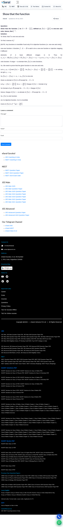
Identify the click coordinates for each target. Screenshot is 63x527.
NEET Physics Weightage (49, 363)
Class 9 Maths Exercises (22, 424)
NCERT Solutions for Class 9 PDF (10, 390)
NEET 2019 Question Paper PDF (45, 361)
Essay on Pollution (6, 495)
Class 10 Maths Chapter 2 (42, 404)
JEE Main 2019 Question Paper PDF (10, 339)
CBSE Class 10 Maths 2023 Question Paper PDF (14, 484)
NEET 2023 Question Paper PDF (25, 359)
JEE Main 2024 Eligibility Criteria (9, 341)
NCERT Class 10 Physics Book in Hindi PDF (12, 459)
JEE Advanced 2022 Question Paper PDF (12, 348)
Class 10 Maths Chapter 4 (22, 406)
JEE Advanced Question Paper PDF (19, 346)
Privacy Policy (5, 306)
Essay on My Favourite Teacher (28, 492)
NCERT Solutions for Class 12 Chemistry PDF (37, 373)
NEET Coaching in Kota (13, 160)
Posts (3, 295)
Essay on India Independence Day (46, 492)
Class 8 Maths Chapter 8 (7, 434)
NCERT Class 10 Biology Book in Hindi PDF (32, 461)
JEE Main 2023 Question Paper (15, 197)
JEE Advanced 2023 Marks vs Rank (10, 352)
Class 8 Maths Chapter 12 (8, 436)
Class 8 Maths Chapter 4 (7, 432)
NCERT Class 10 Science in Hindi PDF (28, 454)
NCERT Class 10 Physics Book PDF (33, 457)
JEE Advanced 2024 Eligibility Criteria (30, 352)
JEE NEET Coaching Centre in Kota (10, 511)
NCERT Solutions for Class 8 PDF (10, 397)
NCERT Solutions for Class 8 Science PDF (12, 399)
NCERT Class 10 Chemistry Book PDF (35, 459)
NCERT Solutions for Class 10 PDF (10, 384)
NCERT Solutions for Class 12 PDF (10, 371)
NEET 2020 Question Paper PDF (27, 361)
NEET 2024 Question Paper (14, 173)
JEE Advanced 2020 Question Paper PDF (12, 350)
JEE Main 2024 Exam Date (44, 339)
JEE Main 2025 (10, 186)
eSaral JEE (9, 225)
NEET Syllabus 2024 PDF (8, 363)
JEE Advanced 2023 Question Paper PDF (40, 346)
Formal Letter (12, 499)
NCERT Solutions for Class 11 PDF (10, 377)
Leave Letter (20, 499)
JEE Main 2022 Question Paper (15, 199)
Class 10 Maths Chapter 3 (8, 406)
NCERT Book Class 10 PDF (8, 452)
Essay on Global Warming (33, 495)
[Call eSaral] (59, 516)
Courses (4, 299)
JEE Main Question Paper (13, 189)
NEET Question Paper (12, 170)
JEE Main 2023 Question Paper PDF (33, 334)
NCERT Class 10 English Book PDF (25, 452)
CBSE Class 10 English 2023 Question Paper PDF (14, 486)
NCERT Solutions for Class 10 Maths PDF (31, 384)
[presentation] (18, 28)
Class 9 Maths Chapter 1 (27, 418)
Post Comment (6, 144)
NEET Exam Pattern (20, 363)
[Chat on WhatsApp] (59, 522)
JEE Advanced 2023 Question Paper (17, 215)
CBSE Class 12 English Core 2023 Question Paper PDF (16, 475)
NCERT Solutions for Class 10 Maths (11, 404)
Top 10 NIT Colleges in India (39, 341)
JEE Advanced (5, 346)
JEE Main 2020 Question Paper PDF (50, 336)
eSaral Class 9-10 (11, 231)
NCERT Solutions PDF (9, 368)
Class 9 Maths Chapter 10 (35, 422)
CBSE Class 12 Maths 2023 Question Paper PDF (44, 475)
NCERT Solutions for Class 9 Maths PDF (30, 390)
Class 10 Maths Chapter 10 (51, 408)
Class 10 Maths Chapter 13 (38, 410)
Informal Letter (5, 499)
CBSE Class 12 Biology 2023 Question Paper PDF (14, 480)
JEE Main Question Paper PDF (15, 334)
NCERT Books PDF (8, 441)
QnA (2, 503)
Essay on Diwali (15, 492)
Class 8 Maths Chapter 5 (21, 432)
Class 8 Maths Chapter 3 (54, 430)
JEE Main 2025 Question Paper (15, 191)
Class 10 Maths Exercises (8, 412)
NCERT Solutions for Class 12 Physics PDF (12, 373)
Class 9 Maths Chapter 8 (7, 422)
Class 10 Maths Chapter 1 (28, 404)
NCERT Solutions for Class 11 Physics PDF (12, 379)
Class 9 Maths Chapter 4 (7, 420)
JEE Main (3, 334)
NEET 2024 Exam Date (13, 175)
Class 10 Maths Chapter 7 (8, 408)
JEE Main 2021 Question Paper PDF (30, 336)
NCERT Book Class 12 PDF (8, 443)
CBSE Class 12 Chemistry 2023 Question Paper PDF (42, 478)
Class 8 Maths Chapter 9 (21, 434)
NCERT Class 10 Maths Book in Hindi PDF (12, 457)
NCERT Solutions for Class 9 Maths (10, 418)
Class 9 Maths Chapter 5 (21, 420)
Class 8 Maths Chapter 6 (35, 432)
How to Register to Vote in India (9, 505)
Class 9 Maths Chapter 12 (8, 424)
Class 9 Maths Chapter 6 (35, 420)
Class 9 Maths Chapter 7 (48, 420)
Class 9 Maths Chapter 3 (54, 418)
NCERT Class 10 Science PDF (9, 454)
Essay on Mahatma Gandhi (19, 495)
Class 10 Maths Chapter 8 (22, 408)
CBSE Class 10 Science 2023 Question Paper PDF (41, 484)
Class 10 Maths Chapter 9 (36, 408)
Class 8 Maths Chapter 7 (48, 432)
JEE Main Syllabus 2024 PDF (28, 339)
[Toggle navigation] (17, 2)
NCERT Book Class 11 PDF (8, 447)
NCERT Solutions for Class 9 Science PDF (12, 392)
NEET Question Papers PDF (8, 359)
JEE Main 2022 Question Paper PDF (10, 336)
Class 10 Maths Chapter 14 (53, 410)
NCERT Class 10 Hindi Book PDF (44, 452)
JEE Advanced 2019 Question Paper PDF (34, 350)
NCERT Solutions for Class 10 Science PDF (12, 386)
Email (2, 135)
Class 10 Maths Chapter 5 (36, 406)
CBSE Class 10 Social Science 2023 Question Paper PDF (43, 486)
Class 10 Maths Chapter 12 (23, 410)
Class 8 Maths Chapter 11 (49, 434)
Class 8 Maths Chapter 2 (40, 430)
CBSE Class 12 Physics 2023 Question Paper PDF (14, 478)
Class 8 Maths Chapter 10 (35, 434)
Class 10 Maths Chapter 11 (8, 410)
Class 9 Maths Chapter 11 (49, 422)
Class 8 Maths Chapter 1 (27, 430)
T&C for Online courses (9, 313)
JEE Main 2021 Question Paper (15, 202)
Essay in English (5, 492)
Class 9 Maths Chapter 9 (21, 422)
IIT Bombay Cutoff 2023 (25, 341)
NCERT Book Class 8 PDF (8, 470)
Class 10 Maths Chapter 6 (51, 406)
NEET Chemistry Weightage (34, 363)
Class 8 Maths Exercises (36, 436)
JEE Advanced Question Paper (15, 212)
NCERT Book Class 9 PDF (8, 466)
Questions (4, 302)
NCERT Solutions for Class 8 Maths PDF (30, 397)
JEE (2, 331)
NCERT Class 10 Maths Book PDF (48, 454)
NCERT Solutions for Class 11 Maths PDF (31, 377)
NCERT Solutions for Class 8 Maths (10, 430)
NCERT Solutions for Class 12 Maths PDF (31, 371)
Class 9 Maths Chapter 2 (40, 418)
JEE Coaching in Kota (12, 157)
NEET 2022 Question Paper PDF (43, 359)
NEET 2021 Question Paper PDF (9, 361)
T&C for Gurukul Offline (9, 310)
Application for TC (29, 499)
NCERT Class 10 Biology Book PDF (10, 461)
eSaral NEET (9, 228)
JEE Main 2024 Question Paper (15, 194)
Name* (3, 128)
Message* (3, 114)
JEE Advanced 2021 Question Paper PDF (34, 348)
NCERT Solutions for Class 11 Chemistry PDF (37, 379)
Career (3, 291)
